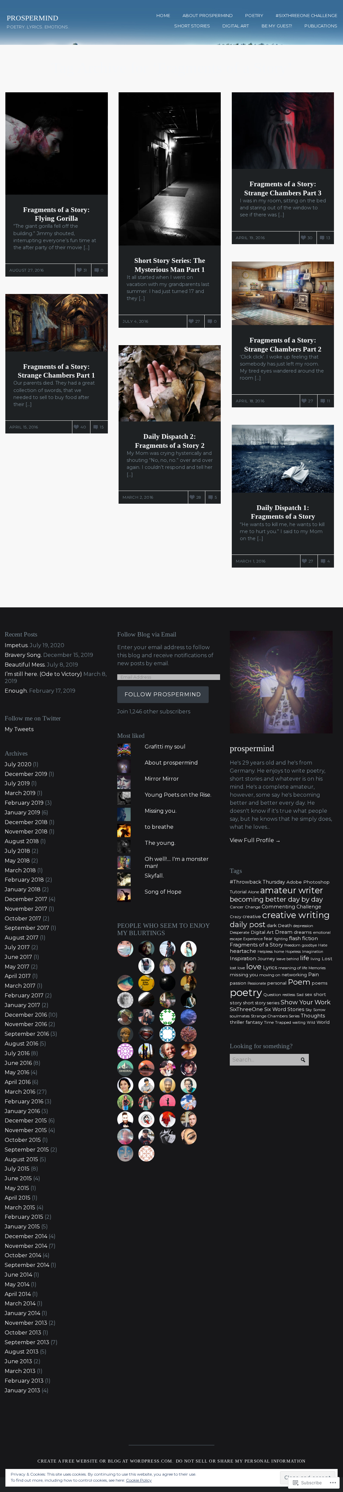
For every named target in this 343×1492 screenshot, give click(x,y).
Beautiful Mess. (25, 665)
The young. (160, 843)
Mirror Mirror (162, 779)
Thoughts (313, 1015)
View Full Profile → (255, 840)
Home (163, 15)
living (315, 959)
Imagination (312, 952)
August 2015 (21, 1159)
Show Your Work (306, 1002)
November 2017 (26, 909)
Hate (322, 945)
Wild (311, 1022)
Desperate (239, 932)
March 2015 (20, 1207)
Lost (327, 958)
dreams (303, 932)
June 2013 (18, 1361)
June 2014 (18, 1275)
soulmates (240, 1015)
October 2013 (23, 1332)
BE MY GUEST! (277, 25)
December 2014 (26, 1236)
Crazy (235, 916)
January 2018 (23, 889)
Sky (308, 1010)
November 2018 (26, 831)
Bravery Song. (23, 655)
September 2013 (27, 1342)
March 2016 (20, 1092)
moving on (269, 974)
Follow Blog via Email (146, 634)
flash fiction (303, 938)
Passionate (257, 983)
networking (294, 974)
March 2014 (20, 1303)
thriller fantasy (246, 1022)
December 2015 (26, 1120)
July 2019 (17, 783)
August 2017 (22, 937)
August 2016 (21, 1043)
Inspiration (243, 958)
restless (288, 995)
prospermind (252, 748)
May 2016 (17, 1072)
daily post (247, 924)
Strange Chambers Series (275, 1015)
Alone (253, 891)
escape (236, 939)
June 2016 (18, 1063)
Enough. (16, 691)
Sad (299, 994)
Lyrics (270, 967)
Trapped (283, 1022)
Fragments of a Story (256, 944)
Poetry (254, 15)
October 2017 (23, 918)
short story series (261, 1002)
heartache (243, 951)
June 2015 (18, 1178)
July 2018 (17, 851)
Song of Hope (163, 892)
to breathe (159, 827)
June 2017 (18, 957)
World (323, 1022)
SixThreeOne (246, 1009)
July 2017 (17, 947)
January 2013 (22, 1390)
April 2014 (18, 1294)
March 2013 (20, 1371)
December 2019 (26, 774)
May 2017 (17, 967)
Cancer (237, 906)
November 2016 (26, 1024)
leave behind (287, 959)
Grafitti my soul (165, 746)
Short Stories (192, 25)
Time (269, 1022)
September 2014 (27, 1265)
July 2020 (18, 764)
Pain (313, 975)
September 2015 (27, 1150)
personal (276, 983)
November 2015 (26, 1130)
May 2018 (17, 861)
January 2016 (22, 1111)
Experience (253, 939)
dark (272, 925)
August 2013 (22, 1352)
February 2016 (24, 1101)
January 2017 (22, 1005)
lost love (237, 967)
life (304, 958)
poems (319, 983)
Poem (299, 982)
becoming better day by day (276, 899)
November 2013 (26, 1323)
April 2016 (17, 1082)
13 (328, 237)
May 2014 (17, 1284)
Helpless (265, 951)
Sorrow (319, 1010)
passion (238, 983)
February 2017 (24, 995)
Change (252, 906)
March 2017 (20, 986)
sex (308, 994)
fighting (281, 939)
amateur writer (291, 890)
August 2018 (22, 841)
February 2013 (24, 1381)
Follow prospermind (163, 694)
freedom (292, 945)
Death (285, 925)
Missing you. (161, 811)
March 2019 (20, 793)
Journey (266, 958)
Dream (283, 932)
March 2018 (20, 870)
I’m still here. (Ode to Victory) (43, 674)
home (279, 952)
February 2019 (24, 803)
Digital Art (235, 25)
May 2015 (17, 1188)
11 (328, 401)
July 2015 (17, 1169)
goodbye (309, 945)
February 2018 (24, 880)
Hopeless (293, 952)
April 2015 (17, 1198)
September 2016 (27, 1034)
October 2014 (23, 1255)
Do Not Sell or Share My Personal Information (240, 1461)
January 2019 (22, 812)
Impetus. (16, 645)
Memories (317, 968)
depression (303, 925)
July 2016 (17, 1053)
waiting (298, 1022)
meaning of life (292, 967)
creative (252, 916)
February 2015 (24, 1217)
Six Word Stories (284, 1009)
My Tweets (19, 729)
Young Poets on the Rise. (178, 795)
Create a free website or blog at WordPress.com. (106, 1461)
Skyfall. (154, 876)
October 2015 (23, 1140)
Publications (320, 25)
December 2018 (26, 822)
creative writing (296, 915)
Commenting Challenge (291, 907)
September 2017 (27, 928)
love (254, 966)
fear (268, 938)
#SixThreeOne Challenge (306, 15)
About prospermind (208, 15)
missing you (244, 974)
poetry (246, 992)
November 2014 (26, 1246)
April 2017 (18, 976)
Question (272, 994)
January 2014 (22, 1313)
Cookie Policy (139, 1480)
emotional (322, 932)
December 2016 (26, 1015)
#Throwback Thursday (257, 882)
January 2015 (22, 1226)
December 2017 (26, 899)
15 (102, 427)
